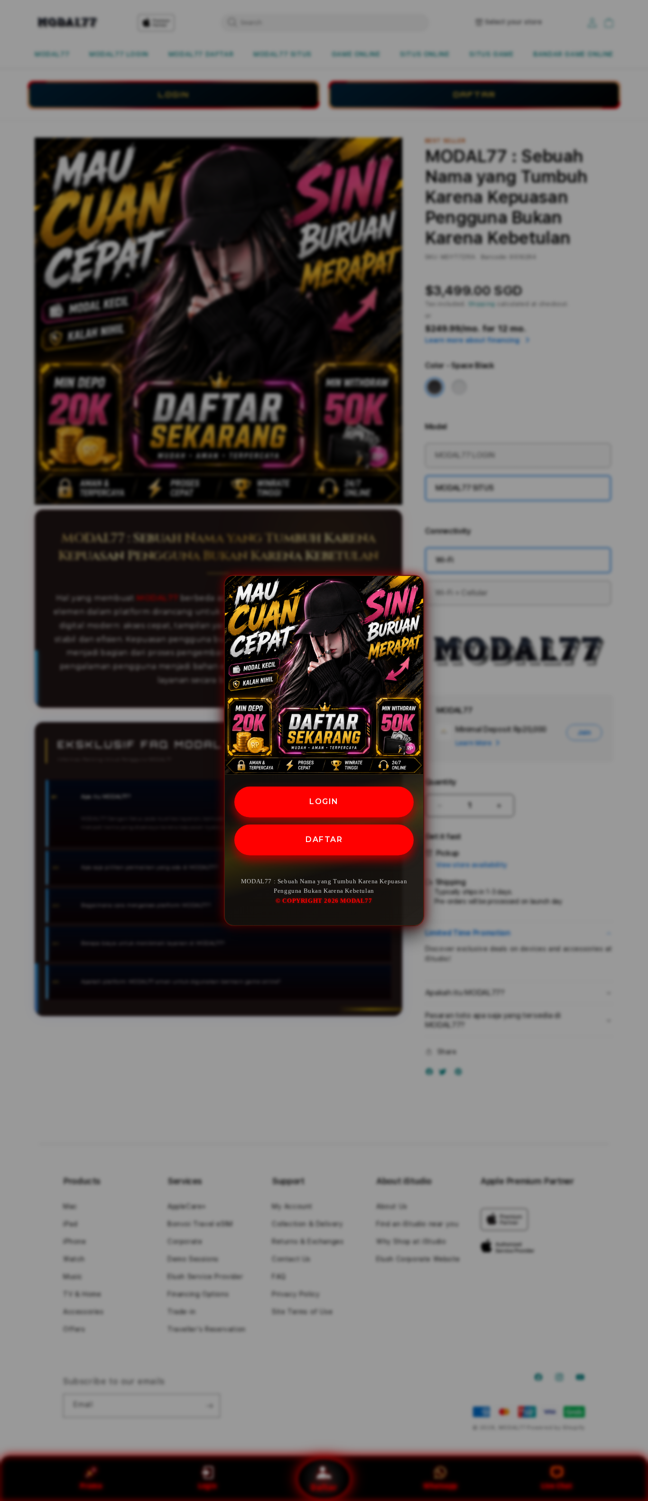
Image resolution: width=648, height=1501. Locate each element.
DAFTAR (324, 839)
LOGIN (324, 801)
